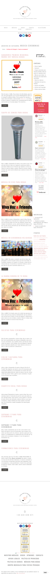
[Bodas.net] (41, 192)
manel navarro (46, 246)
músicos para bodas (39, 253)
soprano (39, 257)
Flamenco (35, 241)
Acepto (45, 572)
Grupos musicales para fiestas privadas (24, 565)
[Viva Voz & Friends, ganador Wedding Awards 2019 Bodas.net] (25, 548)
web (34, 258)
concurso (38, 237)
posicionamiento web (43, 255)
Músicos (14, 27)
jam (44, 244)
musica (36, 248)
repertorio (35, 257)
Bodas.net (23, 99)
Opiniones (30, 555)
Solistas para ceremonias (13, 330)
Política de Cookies (39, 85)
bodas (44, 236)
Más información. (21, 573)
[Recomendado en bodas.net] (38, 98)
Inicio (6, 27)
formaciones (39, 241)
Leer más (5, 105)
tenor (47, 257)
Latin (39, 246)
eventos (42, 239)
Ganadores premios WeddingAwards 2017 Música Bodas (15, 56)
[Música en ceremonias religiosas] (16, 248)
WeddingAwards (38, 258)
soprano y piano (43, 257)
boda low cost (38, 236)
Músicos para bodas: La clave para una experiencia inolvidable (40, 76)
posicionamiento (36, 255)
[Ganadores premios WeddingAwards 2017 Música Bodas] (16, 75)
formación (43, 241)
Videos (22, 555)
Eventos (31, 27)
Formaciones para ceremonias (15, 448)
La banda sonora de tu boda (14, 276)
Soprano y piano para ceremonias (11, 415)
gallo (44, 243)
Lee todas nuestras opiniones (41, 187)
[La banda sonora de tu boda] (16, 294)
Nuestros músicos (39, 80)
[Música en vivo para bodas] (16, 200)
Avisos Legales (38, 66)
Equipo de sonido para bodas (14, 112)
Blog (19, 29)
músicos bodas (42, 252)
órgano (45, 258)
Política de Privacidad (40, 87)
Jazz (37, 246)
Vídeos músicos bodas (40, 89)
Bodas (23, 27)
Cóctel (41, 237)
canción (35, 237)
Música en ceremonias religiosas (16, 238)
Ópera (42, 258)
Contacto (29, 29)
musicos (40, 248)
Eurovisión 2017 (39, 217)
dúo (43, 237)
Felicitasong (42, 27)
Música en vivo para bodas (13, 182)
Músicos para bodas (32, 562)
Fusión (41, 243)
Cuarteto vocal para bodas (14, 386)
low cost (42, 246)
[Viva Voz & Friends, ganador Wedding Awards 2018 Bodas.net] (25, 540)
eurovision (46, 237)
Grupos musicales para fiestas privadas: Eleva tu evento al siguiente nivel (40, 71)
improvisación (36, 244)
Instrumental (41, 244)
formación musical (37, 243)
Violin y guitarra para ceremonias (11, 358)
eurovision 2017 (36, 239)
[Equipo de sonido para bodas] (16, 138)
